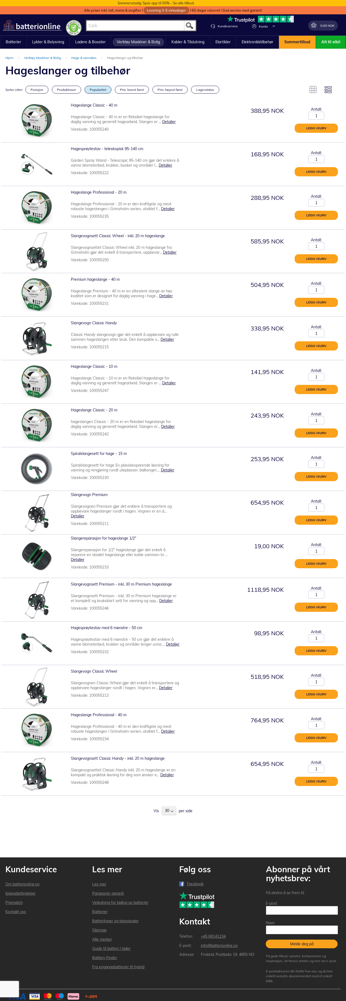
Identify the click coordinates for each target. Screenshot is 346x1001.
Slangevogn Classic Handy (94, 323)
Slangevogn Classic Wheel (94, 671)
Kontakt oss (15, 911)
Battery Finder (104, 957)
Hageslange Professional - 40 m (99, 714)
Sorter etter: (14, 90)
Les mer (99, 884)
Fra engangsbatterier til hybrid (118, 966)
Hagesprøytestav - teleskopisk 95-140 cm (107, 148)
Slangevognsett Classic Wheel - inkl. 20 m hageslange (118, 235)
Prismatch (14, 902)
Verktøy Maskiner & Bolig (43, 58)
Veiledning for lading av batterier (120, 902)
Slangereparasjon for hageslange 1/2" (103, 538)
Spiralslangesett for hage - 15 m (99, 453)
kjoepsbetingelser (20, 893)
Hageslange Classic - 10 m (94, 366)
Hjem (9, 58)
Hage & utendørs (84, 58)
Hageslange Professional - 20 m (99, 192)
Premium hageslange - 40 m (95, 279)
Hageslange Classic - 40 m (94, 105)
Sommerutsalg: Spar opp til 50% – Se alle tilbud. (156, 3)
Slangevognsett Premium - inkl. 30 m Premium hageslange (121, 584)
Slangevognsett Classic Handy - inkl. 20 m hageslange (118, 758)
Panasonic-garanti (108, 893)
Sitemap (99, 930)
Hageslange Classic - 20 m (94, 410)
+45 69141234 (213, 936)
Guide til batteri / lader (111, 948)
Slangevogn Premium (89, 494)
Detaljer (169, 121)
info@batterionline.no (219, 945)
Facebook (195, 883)
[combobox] (141, 25)
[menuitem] (13, 42)
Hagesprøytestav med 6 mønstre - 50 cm (106, 627)
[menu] (173, 42)
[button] (273, 26)
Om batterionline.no (22, 884)
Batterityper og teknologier (115, 921)
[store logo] (32, 25)
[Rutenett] (313, 89)
